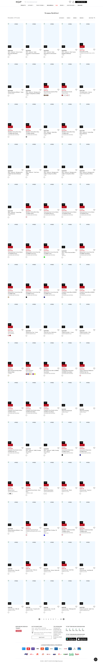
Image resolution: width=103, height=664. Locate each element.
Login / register (81, 2)
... (58, 619)
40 (61, 619)
